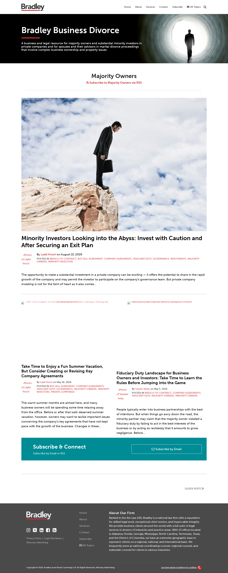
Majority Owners (85, 389)
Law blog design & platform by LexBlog (179, 567)
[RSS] (54, 530)
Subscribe (177, 7)
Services (150, 7)
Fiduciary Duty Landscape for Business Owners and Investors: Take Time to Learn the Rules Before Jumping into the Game (159, 378)
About (138, 7)
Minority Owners (186, 395)
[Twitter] (35, 530)
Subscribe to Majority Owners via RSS (115, 83)
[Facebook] (48, 530)
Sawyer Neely (142, 388)
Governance (161, 258)
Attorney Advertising (37, 542)
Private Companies (63, 391)
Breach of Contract (63, 258)
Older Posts (193, 488)
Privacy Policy (33, 538)
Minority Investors (60, 261)
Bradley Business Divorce (70, 30)
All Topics (195, 7)
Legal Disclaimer (53, 538)
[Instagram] (28, 530)
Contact (163, 7)
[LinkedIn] (41, 530)
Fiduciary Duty (142, 258)
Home (127, 7)
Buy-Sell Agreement (90, 258)
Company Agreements (118, 258)
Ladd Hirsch (48, 254)
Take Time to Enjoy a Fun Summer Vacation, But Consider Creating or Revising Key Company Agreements (62, 371)
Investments (178, 258)
